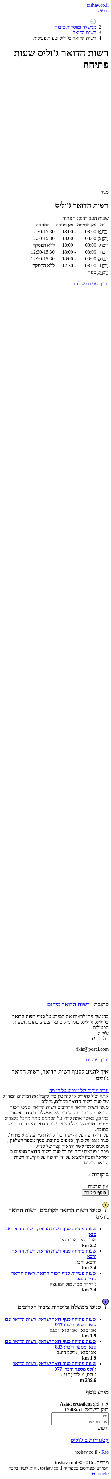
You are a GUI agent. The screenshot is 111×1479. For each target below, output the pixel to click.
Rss (105, 1452)
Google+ (100, 1473)
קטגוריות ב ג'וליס (90, 1440)
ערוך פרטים (97, 1059)
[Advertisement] (55, 132)
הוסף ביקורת (95, 1192)
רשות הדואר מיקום (68, 1004)
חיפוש (103, 10)
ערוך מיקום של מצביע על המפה (79, 1090)
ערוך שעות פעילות (91, 283)
